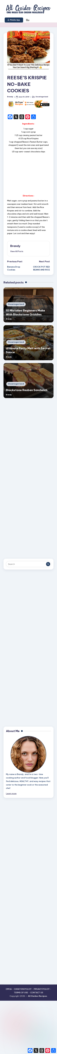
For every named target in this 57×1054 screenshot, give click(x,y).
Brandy (15, 246)
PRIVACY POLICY (42, 989)
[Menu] (27, 20)
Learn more (11, 793)
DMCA (9, 989)
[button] (14, 20)
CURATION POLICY (23, 989)
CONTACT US (36, 992)
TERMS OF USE (21, 992)
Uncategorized (42, 97)
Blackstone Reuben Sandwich (26, 390)
